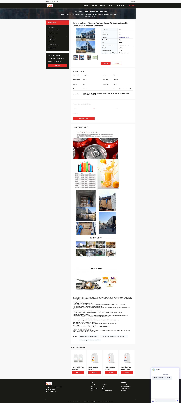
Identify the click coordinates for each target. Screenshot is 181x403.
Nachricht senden (83, 118)
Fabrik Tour (92, 386)
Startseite (63, 14)
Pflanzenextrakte (52, 47)
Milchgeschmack (52, 39)
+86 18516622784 (60, 58)
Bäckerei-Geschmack (53, 33)
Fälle (103, 386)
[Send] (177, 400)
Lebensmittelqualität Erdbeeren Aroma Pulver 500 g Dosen (78, 368)
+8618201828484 (57, 61)
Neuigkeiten (104, 384)
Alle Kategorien (124, 390)
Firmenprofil (92, 384)
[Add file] (153, 400)
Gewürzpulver (51, 36)
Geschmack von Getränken (73, 14)
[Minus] (177, 370)
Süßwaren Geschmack (53, 42)
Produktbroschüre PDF (124, 37)
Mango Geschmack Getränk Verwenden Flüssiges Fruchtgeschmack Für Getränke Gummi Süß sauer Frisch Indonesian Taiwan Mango (94, 368)
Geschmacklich (51, 27)
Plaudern (57, 65)
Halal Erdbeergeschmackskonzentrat (88, 336)
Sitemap (103, 388)
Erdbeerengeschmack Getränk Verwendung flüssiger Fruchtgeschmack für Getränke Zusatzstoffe (110, 368)
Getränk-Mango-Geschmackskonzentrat (89, 340)
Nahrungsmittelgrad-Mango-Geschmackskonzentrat (114, 336)
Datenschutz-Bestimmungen (107, 390)
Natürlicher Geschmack (53, 44)
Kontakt (91, 390)
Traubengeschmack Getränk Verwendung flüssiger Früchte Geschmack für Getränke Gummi (127, 368)
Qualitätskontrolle (93, 388)
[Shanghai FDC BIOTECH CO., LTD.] (50, 5)
